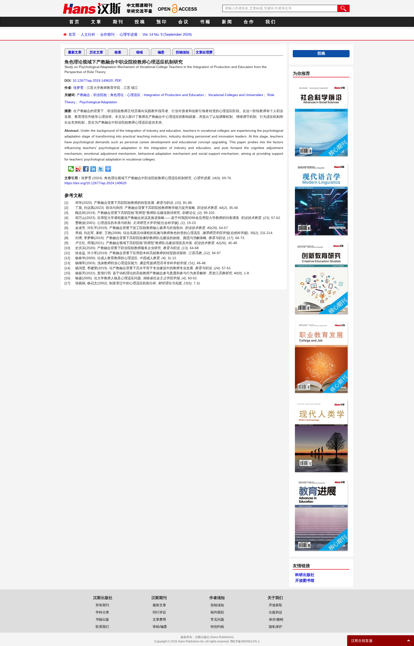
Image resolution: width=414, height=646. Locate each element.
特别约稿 (217, 627)
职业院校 (100, 95)
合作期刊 (107, 34)
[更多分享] (108, 169)
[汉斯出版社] (91, 8)
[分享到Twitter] (101, 169)
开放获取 (275, 605)
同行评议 (159, 612)
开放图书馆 (304, 580)
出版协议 (275, 612)
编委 (161, 52)
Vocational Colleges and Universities (235, 95)
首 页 (74, 21)
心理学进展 (129, 34)
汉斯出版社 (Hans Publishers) (214, 637)
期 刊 (118, 21)
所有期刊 (102, 605)
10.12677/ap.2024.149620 (93, 80)
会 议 (183, 21)
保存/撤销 (276, 619)
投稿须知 (182, 52)
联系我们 (102, 627)
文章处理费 (204, 52)
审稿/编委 (160, 627)
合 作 (248, 21)
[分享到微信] (71, 169)
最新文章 (74, 52)
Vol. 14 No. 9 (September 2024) (167, 34)
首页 (72, 34)
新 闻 (227, 21)
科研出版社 (304, 575)
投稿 (321, 53)
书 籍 (205, 21)
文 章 (96, 21)
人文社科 (88, 34)
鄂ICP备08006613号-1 (245, 641)
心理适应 (133, 95)
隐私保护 (275, 627)
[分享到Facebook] (86, 169)
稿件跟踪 (217, 612)
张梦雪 (78, 88)
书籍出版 (102, 619)
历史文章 (96, 52)
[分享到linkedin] (93, 169)
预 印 (161, 21)
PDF (118, 80)
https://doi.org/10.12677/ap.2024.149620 (95, 183)
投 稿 (139, 21)
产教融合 (83, 95)
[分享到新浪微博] (78, 169)
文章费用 (159, 619)
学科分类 (102, 612)
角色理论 (117, 95)
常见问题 (217, 619)
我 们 (270, 21)
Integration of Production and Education (174, 95)
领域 (139, 52)
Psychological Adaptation (98, 102)
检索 (118, 52)
